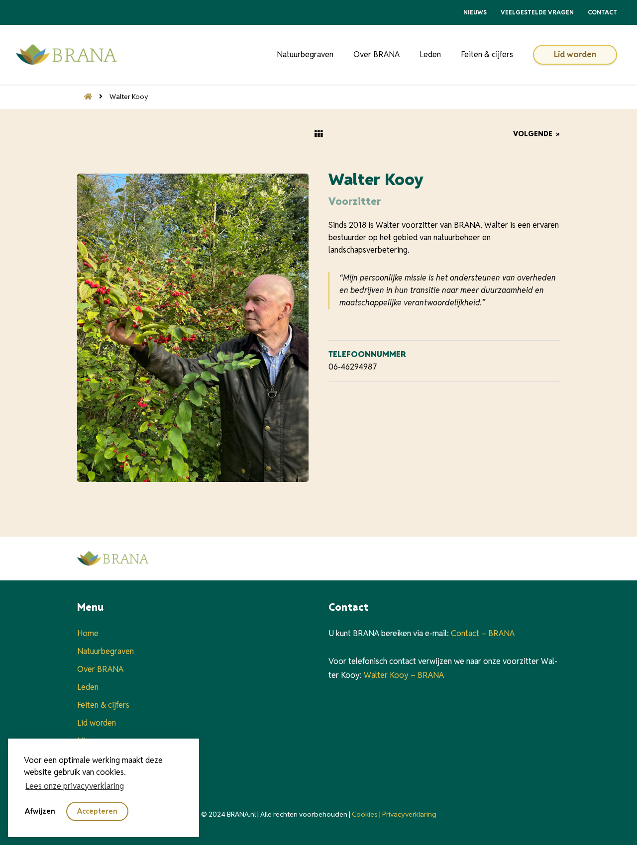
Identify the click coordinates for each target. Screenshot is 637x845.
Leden (430, 54)
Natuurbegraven (305, 54)
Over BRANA (376, 54)
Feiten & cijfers (487, 54)
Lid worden (575, 54)
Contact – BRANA (483, 633)
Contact (602, 12)
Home (88, 633)
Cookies (365, 814)
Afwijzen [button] (40, 811)
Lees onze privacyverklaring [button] (74, 786)
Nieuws (475, 12)
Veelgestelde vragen (537, 12)
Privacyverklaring (409, 814)
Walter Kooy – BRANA (404, 675)
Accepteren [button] (97, 811)
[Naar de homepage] (84, 96)
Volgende (536, 133)
